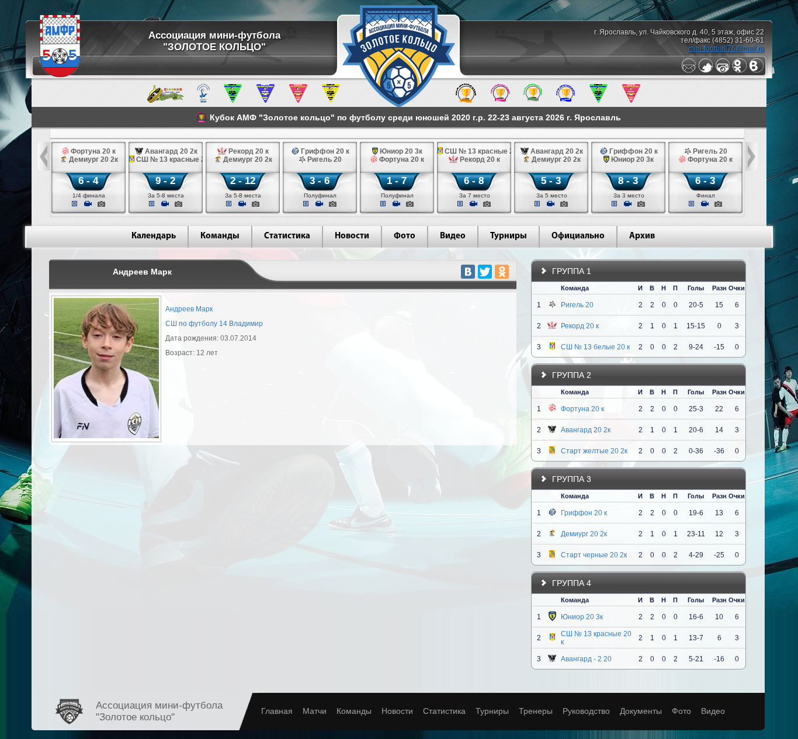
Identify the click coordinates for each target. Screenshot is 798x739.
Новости (352, 236)
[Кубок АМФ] (465, 100)
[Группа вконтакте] (756, 71)
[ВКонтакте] (468, 272)
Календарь (153, 236)
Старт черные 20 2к (594, 555)
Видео (453, 236)
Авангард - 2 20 (586, 659)
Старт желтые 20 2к (594, 451)
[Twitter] (705, 71)
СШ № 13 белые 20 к (595, 347)
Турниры (508, 236)
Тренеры (536, 711)
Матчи (315, 711)
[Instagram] (722, 71)
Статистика (287, 236)
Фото (404, 236)
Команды (220, 236)
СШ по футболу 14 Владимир (214, 324)
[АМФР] (60, 75)
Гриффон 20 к (584, 513)
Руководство (586, 711)
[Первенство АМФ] (203, 100)
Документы (641, 711)
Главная (277, 711)
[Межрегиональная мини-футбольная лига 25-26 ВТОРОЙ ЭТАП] (165, 100)
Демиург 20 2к (584, 534)
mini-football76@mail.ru (726, 48)
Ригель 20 (577, 305)
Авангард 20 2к (585, 430)
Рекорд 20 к (580, 326)
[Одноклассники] (739, 71)
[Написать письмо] (688, 71)
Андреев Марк (189, 309)
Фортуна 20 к (582, 409)
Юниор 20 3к (582, 617)
